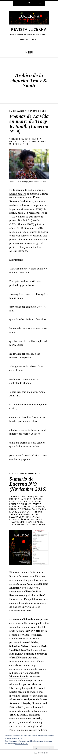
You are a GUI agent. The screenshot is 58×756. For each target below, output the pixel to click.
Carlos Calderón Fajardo (25, 501)
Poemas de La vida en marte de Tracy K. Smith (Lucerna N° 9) (29, 123)
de (28, 586)
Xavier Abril (35, 522)
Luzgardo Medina (20, 509)
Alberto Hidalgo (31, 499)
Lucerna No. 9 (18, 111)
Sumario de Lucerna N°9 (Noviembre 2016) (28, 484)
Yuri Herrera (17, 524)
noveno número (17, 193)
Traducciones (37, 111)
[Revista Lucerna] (29, 18)
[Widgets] (18, 3)
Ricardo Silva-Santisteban (25, 512)
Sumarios (34, 473)
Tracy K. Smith (30, 141)
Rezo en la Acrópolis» (23, 699)
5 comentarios (36, 524)
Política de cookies (21, 743)
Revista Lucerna (29, 29)
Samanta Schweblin (21, 514)
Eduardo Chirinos (20, 504)
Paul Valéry (39, 509)
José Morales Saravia (31, 506)
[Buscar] (39, 3)
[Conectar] (29, 3)
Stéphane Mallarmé (30, 519)
